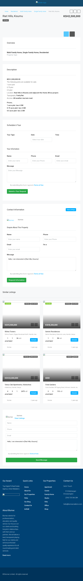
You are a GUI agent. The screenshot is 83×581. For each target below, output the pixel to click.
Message (10, 166)
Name (9, 156)
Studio (47, 498)
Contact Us (28, 505)
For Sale (5, 20)
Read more (6, 555)
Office (47, 505)
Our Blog (27, 502)
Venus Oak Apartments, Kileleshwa (18, 385)
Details (34, 340)
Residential (14, 11)
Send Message (41, 460)
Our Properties (29, 494)
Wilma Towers (10, 332)
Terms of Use (38, 185)
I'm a (45, 245)
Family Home (49, 494)
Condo (47, 491)
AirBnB (26, 509)
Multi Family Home (25, 11)
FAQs (26, 498)
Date (33, 135)
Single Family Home (40, 11)
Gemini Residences (52, 332)
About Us (27, 491)
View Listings (71, 209)
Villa (46, 502)
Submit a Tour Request (17, 191)
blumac (9, 347)
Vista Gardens (50, 385)
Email (57, 156)
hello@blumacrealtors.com (72, 504)
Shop (46, 509)
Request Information (17, 280)
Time (57, 135)
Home (6, 11)
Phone (33, 156)
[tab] (66, 34)
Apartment (48, 487)
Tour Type (11, 135)
